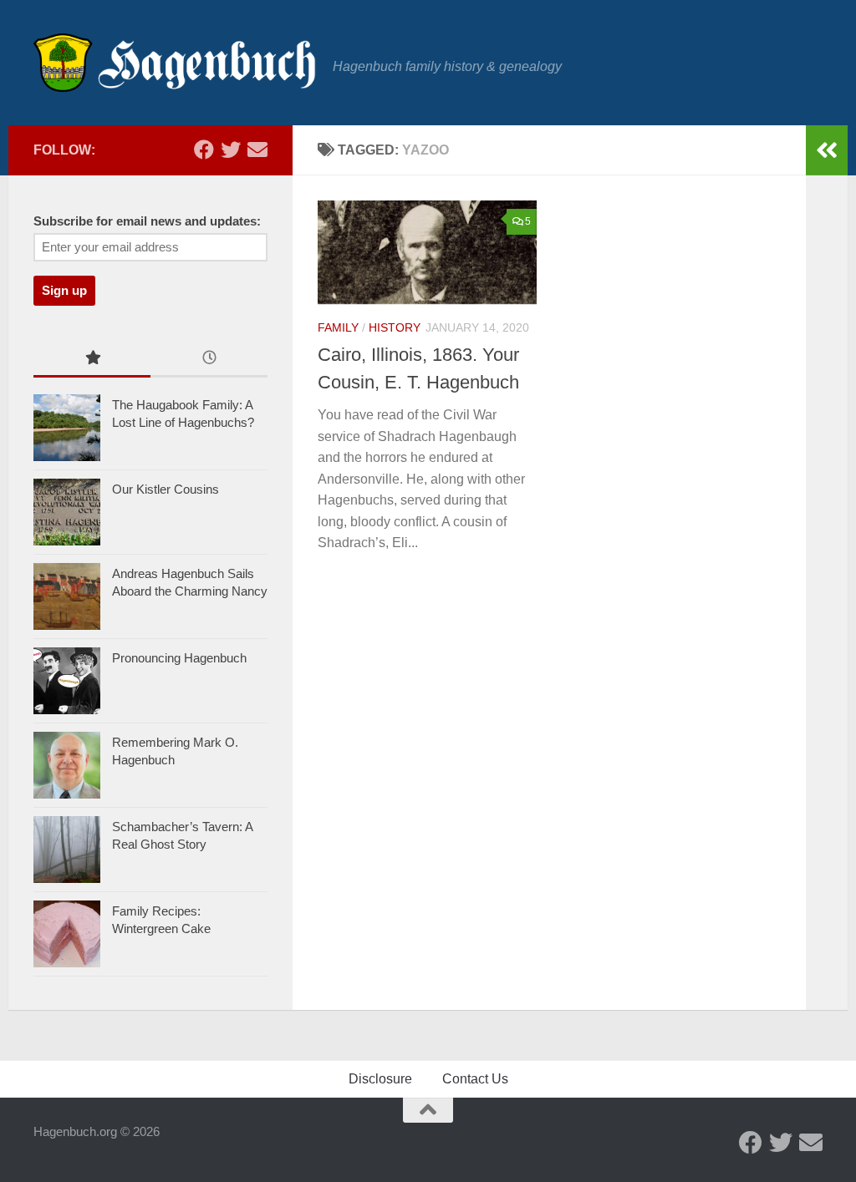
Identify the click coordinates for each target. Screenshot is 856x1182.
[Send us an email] (257, 150)
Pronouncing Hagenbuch (179, 658)
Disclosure (380, 1079)
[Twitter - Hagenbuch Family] (231, 150)
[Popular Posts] (91, 360)
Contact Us (475, 1079)
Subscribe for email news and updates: (147, 221)
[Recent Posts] (209, 360)
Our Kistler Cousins (165, 489)
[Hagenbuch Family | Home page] (174, 62)
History (394, 327)
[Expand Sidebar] (827, 150)
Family (338, 327)
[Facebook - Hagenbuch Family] (204, 150)
